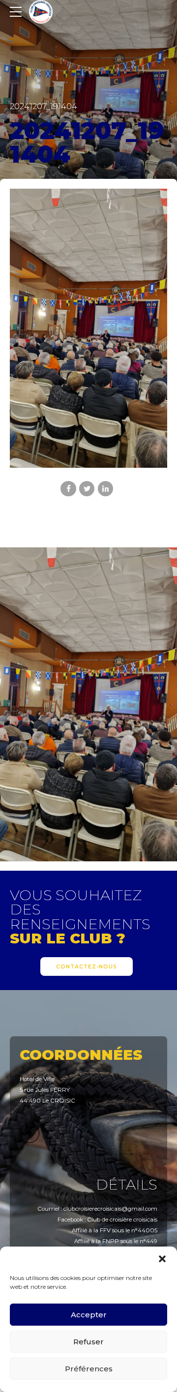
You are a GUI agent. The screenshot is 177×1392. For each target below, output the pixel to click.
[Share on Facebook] (68, 488)
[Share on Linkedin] (105, 488)
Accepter (89, 1314)
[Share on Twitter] (86, 488)
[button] (162, 1259)
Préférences (89, 1368)
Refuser (88, 1341)
